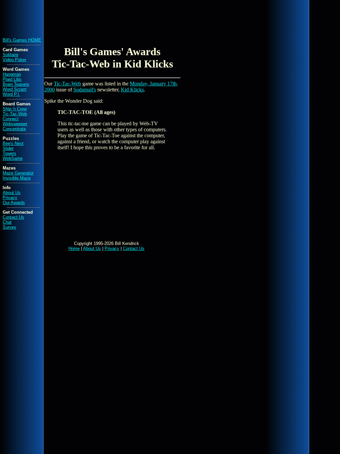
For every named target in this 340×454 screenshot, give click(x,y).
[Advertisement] (123, 18)
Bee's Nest (13, 143)
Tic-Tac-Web (15, 113)
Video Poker (14, 59)
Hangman (12, 74)
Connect (11, 118)
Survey (9, 227)
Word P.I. (11, 94)
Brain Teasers (16, 84)
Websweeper (15, 123)
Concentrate (14, 128)
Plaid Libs (12, 79)
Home (74, 248)
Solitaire (10, 54)
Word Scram (15, 89)
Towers (9, 153)
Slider (8, 148)
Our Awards (14, 202)
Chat (7, 222)
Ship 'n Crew (15, 108)
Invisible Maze (17, 177)
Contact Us (13, 217)
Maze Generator (18, 172)
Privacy (10, 197)
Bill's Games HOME (22, 40)
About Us (12, 192)
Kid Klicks (132, 89)
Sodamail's (84, 89)
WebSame (13, 158)
